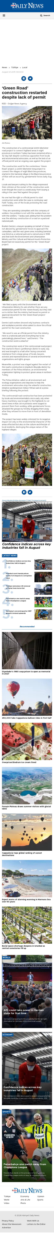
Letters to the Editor (36, 1224)
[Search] (41, 15)
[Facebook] (23, 78)
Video (6, 1203)
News (4, 67)
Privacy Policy (8, 1221)
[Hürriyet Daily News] (27, 6)
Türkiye (14, 67)
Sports (40, 1200)
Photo (23, 1203)
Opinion (40, 1196)
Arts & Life (25, 1200)
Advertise (6, 1228)
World (6, 1200)
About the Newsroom (11, 1224)
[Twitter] (30, 78)
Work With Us (33, 1221)
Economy (25, 1196)
